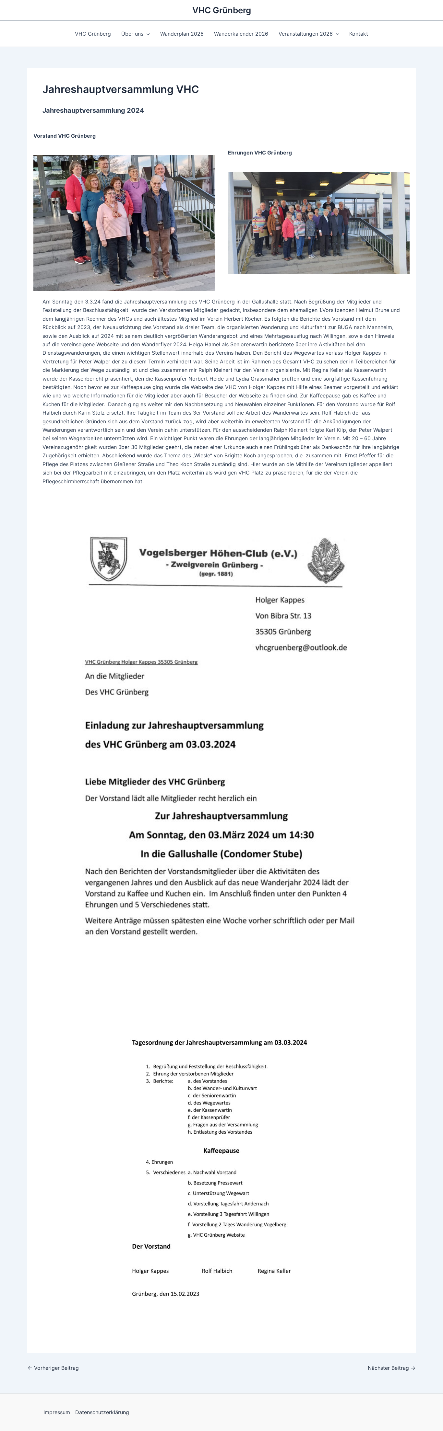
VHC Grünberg (221, 10)
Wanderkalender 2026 (241, 33)
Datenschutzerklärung (102, 1412)
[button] (146, 34)
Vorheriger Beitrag (53, 1367)
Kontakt (358, 33)
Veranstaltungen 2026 (306, 33)
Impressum (56, 1412)
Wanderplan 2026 (182, 33)
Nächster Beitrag (391, 1367)
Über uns (132, 33)
